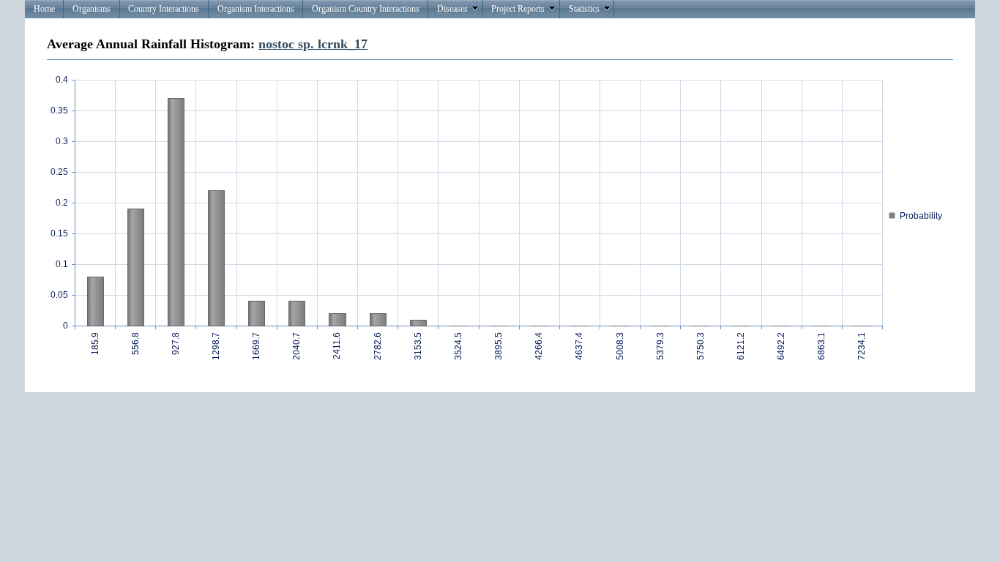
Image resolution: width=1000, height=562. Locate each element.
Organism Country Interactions (365, 9)
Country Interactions (163, 9)
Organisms (91, 9)
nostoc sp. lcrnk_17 (312, 44)
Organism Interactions (255, 9)
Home (44, 9)
